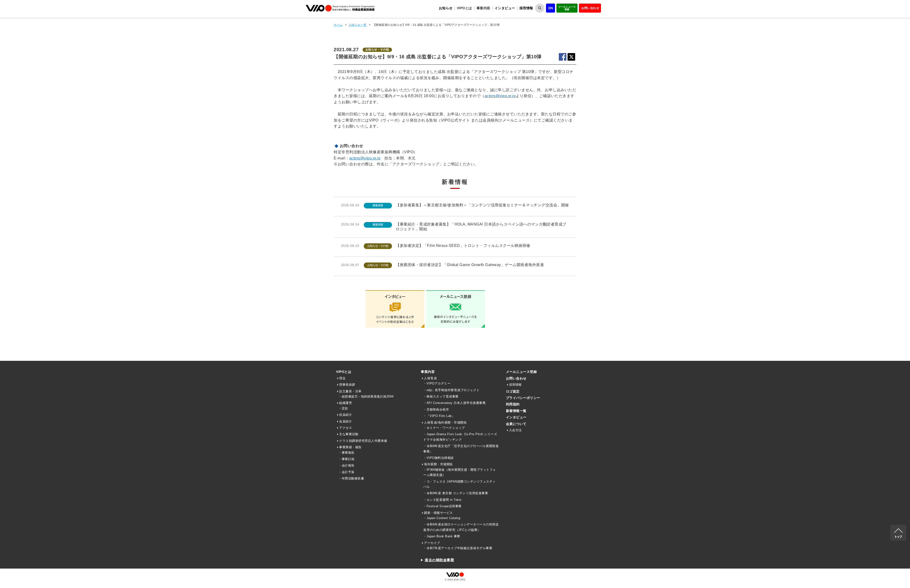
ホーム (338, 25)
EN (550, 8)
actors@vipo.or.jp (500, 96)
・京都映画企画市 (436, 409)
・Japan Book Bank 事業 (441, 536)
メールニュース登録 (567, 8)
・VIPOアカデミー (436, 383)
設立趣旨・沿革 (350, 391)
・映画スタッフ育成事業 (441, 396)
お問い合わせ (590, 8)
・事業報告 (346, 452)
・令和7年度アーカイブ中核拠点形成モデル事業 (457, 548)
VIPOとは (343, 372)
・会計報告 (346, 465)
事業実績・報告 (350, 447)
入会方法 (515, 430)
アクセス (345, 428)
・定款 (343, 408)
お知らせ (446, 8)
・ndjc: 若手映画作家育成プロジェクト (451, 390)
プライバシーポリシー (523, 398)
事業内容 (428, 372)
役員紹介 (345, 414)
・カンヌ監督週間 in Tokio (442, 500)
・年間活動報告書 (351, 478)
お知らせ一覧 (358, 25)
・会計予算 (346, 472)
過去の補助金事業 (439, 560)
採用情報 (526, 8)
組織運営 (345, 403)
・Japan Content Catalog (441, 518)
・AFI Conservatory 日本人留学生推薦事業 (454, 403)
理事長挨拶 (347, 384)
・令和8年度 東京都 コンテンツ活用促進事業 (455, 493)
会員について (516, 424)
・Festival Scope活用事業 (442, 506)
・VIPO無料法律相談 (438, 458)
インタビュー (505, 8)
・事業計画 (346, 459)
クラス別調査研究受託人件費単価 (363, 441)
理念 (342, 378)
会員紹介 (345, 421)
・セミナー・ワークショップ (444, 428)
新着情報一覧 (516, 411)
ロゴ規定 (513, 391)
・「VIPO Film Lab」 (439, 416)
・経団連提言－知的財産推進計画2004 (366, 396)
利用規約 (513, 404)
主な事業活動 (348, 434)
